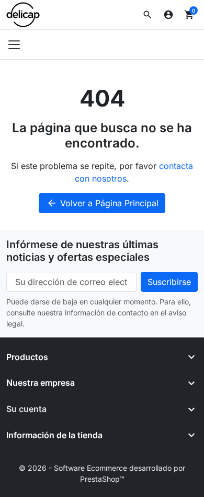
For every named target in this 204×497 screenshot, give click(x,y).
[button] (147, 14)
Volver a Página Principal (102, 203)
